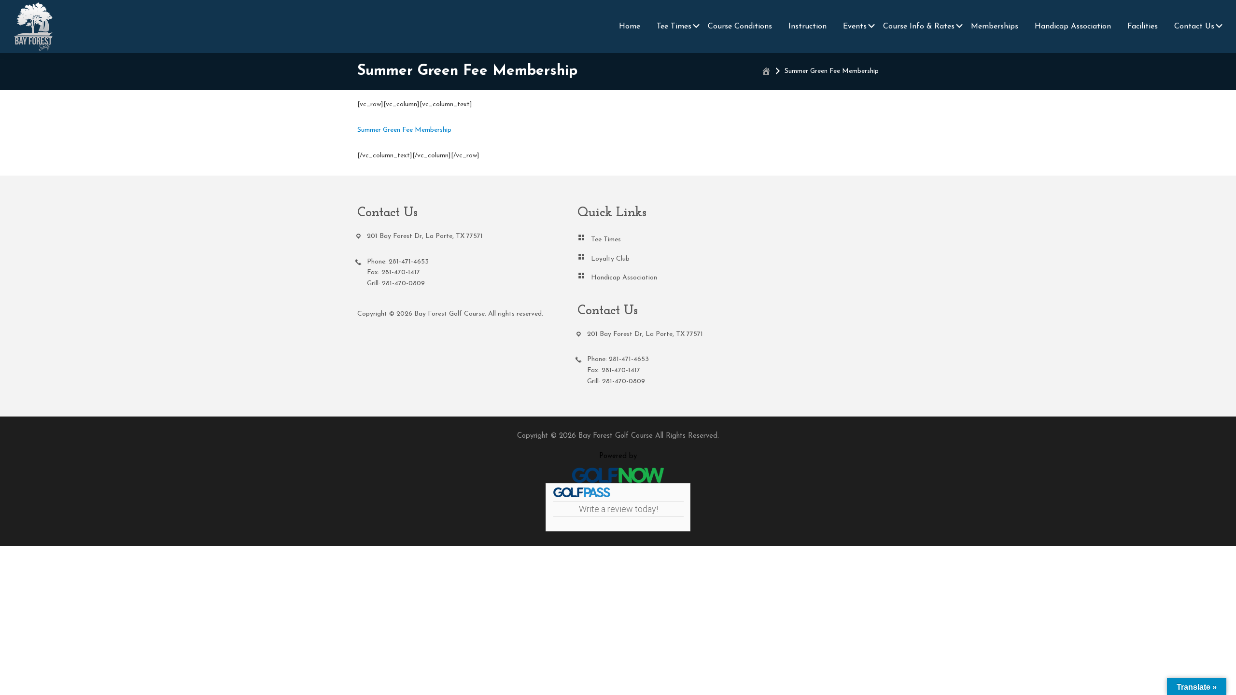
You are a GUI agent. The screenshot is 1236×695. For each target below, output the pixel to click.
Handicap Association (624, 277)
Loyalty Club (610, 259)
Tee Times (606, 239)
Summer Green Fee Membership (404, 130)
